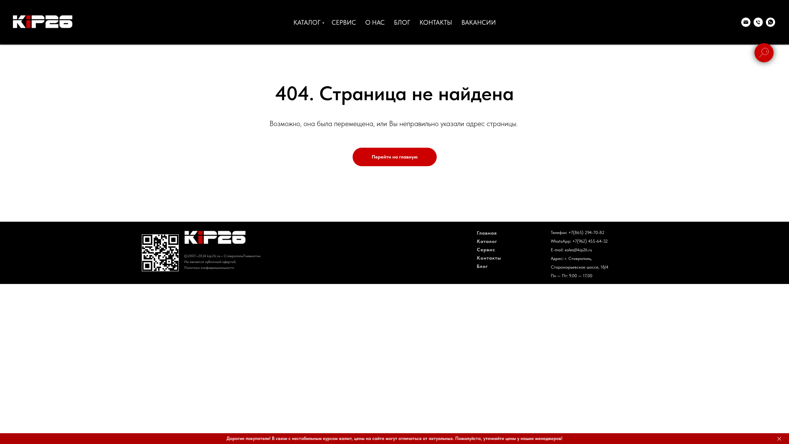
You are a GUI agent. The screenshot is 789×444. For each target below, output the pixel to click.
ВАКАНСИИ (478, 22)
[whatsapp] (770, 22)
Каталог (487, 241)
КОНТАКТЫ (435, 22)
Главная (487, 233)
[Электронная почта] (745, 22)
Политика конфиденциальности (209, 267)
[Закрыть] (779, 438)
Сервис (486, 250)
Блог (482, 266)
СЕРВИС (344, 22)
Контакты (489, 258)
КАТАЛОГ (307, 22)
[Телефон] (758, 22)
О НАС (375, 22)
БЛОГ (402, 22)
